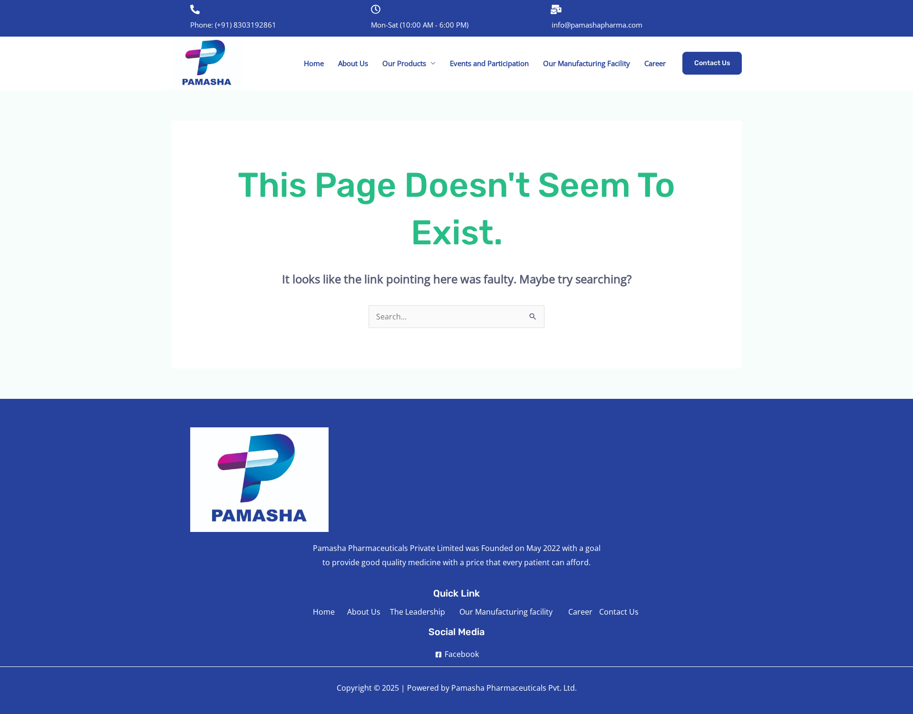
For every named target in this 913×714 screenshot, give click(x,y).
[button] (712, 63)
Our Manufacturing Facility (586, 63)
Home (314, 63)
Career (655, 63)
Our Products (404, 63)
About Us (353, 63)
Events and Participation (489, 63)
